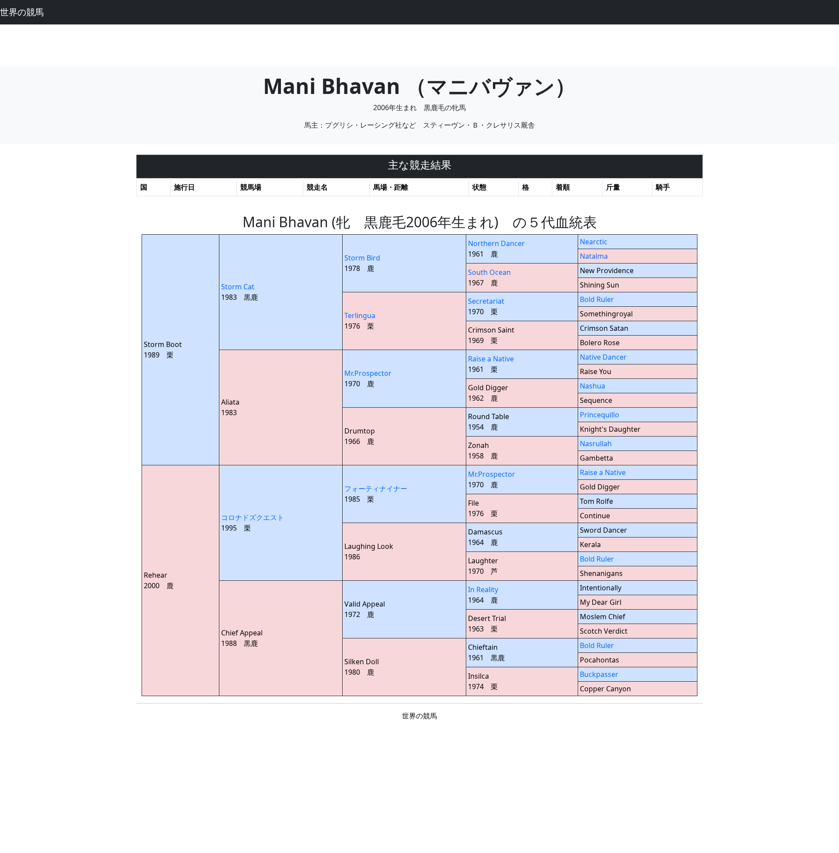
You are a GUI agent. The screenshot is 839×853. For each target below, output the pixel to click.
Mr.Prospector (368, 373)
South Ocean (489, 272)
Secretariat (486, 301)
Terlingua (359, 315)
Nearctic (593, 241)
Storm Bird (362, 258)
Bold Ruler (597, 299)
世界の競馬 (22, 12)
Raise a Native (491, 359)
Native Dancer (603, 357)
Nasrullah (596, 443)
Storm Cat (237, 286)
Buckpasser (599, 674)
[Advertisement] (419, 44)
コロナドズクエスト (252, 517)
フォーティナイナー (375, 488)
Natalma (594, 256)
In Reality (483, 589)
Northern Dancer (496, 243)
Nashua (592, 386)
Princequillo (599, 415)
